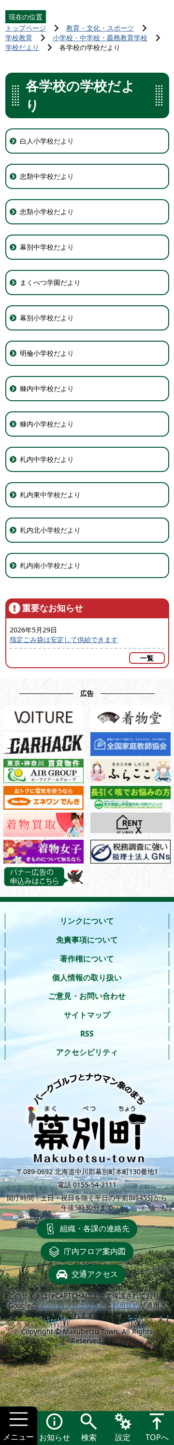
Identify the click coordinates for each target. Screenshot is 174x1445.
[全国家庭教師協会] (130, 742)
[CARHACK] (43, 742)
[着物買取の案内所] (43, 823)
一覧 (147, 657)
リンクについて (87, 920)
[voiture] (43, 715)
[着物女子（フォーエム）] (43, 850)
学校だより (22, 47)
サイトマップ (87, 1014)
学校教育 (18, 37)
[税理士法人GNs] (130, 850)
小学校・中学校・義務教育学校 (100, 37)
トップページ (25, 27)
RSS (87, 1033)
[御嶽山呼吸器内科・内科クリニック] (130, 796)
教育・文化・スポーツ (100, 27)
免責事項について (87, 939)
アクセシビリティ (87, 1052)
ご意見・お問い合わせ (87, 995)
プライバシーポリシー (71, 1305)
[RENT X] (130, 823)
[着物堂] (130, 715)
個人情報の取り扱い (87, 977)
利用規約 (125, 1305)
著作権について (87, 958)
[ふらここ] (130, 769)
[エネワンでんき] (43, 796)
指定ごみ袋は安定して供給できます (64, 639)
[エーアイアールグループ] (43, 769)
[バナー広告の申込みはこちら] (43, 876)
